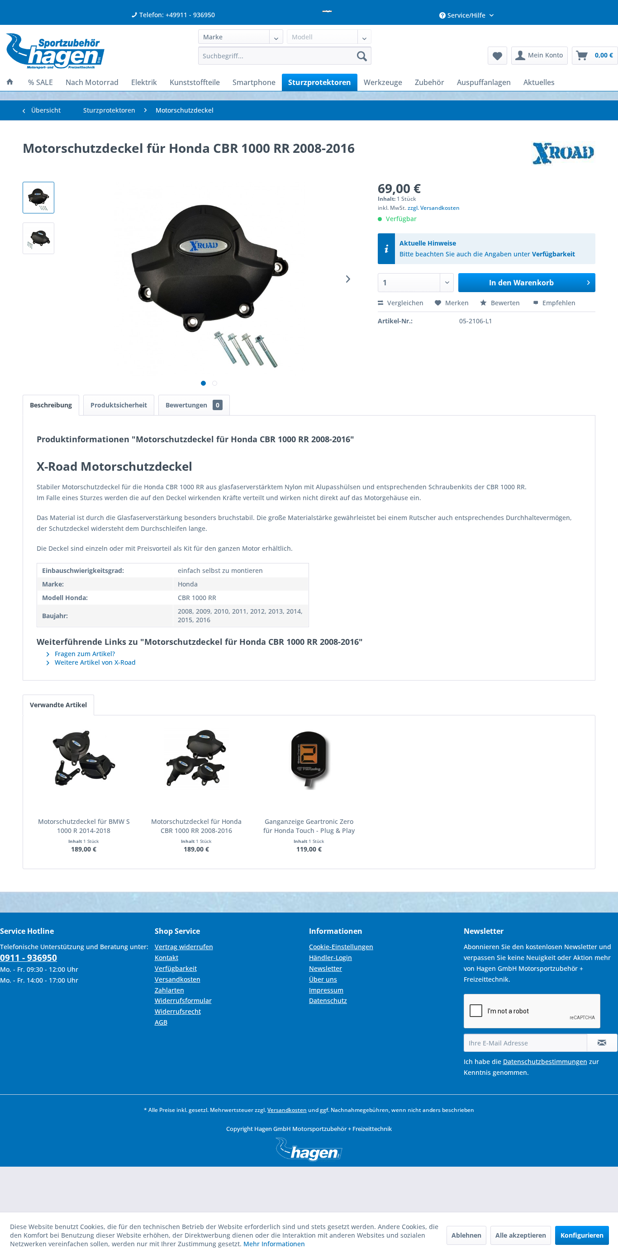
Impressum (326, 990)
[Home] (10, 82)
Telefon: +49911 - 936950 (176, 14)
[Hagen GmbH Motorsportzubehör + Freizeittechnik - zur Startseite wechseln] (55, 51)
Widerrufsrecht (178, 1011)
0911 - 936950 (28, 958)
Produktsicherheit (118, 405)
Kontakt (166, 957)
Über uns (323, 979)
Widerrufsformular (183, 1000)
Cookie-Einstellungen (341, 946)
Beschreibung (51, 405)
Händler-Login (330, 957)
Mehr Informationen (274, 1243)
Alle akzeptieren (520, 1235)
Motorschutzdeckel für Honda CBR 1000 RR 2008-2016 (196, 826)
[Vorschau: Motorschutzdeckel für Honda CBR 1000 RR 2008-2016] (38, 197)
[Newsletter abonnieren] (602, 1043)
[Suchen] (361, 56)
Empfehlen (558, 302)
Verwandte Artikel (58, 704)
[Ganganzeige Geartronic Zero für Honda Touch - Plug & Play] (309, 758)
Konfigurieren (582, 1235)
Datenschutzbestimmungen (545, 1061)
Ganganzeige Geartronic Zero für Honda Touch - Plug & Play (309, 826)
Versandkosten (177, 979)
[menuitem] (284, 56)
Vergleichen (404, 302)
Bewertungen (192, 405)
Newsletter (325, 968)
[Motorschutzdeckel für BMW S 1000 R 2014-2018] (83, 758)
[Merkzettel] (497, 56)
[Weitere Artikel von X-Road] (563, 157)
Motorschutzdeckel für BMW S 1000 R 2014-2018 (84, 826)
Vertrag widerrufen (184, 946)
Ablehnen (466, 1235)
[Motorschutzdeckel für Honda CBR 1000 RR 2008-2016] (196, 758)
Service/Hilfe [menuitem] (466, 15)
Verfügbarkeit (553, 254)
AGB (161, 1022)
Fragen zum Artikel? (84, 653)
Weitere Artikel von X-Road (94, 662)
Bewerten (505, 302)
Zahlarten (169, 990)
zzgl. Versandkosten (434, 208)
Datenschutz (328, 1000)
